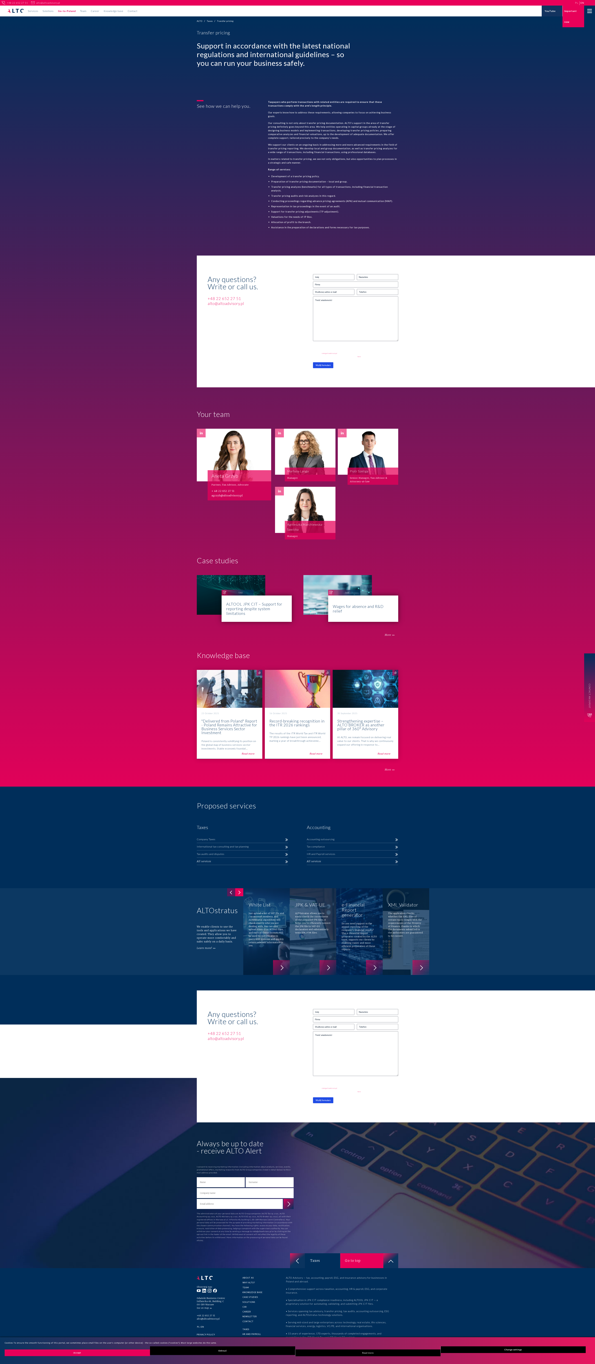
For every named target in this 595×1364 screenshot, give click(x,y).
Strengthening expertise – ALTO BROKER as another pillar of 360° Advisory (365, 714)
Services (33, 10)
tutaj (201, 1240)
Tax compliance (316, 846)
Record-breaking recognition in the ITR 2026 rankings (297, 714)
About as (248, 1277)
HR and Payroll (251, 1334)
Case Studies (250, 1297)
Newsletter (249, 1316)
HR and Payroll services (321, 853)
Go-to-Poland (67, 10)
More (388, 634)
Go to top (353, 1261)
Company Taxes (206, 839)
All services (204, 861)
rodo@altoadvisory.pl (329, 353)
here (359, 356)
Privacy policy (206, 1334)
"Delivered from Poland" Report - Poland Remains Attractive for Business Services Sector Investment (229, 714)
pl (576, 2)
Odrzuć (222, 1350)
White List (266, 931)
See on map (203, 1308)
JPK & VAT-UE (313, 931)
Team (83, 10)
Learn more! (204, 948)
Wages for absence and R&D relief (350, 598)
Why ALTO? (248, 1282)
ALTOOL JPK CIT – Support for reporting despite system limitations (244, 598)
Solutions (48, 10)
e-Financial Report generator (359, 931)
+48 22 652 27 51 (17, 2)
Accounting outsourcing (321, 839)
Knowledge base (113, 10)
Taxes (315, 1261)
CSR (244, 1307)
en (582, 2)
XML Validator (406, 931)
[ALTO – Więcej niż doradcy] (16, 11)
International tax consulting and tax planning (223, 846)
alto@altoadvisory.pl (48, 2)
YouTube (550, 11)
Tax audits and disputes (210, 853)
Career (95, 10)
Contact (132, 10)
